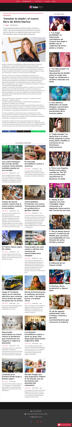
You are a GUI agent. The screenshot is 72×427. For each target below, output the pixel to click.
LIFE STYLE (7, 15)
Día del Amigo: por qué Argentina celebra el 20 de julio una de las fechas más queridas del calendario (35, 379)
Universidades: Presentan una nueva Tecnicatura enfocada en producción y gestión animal (35, 206)
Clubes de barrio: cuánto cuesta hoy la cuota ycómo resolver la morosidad (12, 205)
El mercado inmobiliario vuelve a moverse (34, 164)
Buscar (54, 1)
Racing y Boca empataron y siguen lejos (58, 288)
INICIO (18, 1)
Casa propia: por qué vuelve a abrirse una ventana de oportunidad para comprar (34, 251)
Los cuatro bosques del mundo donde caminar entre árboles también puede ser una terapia (12, 166)
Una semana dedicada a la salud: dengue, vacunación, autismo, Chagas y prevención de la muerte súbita (59, 108)
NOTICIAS (38, 1)
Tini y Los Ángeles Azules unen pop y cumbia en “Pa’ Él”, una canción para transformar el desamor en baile (58, 173)
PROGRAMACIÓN (26, 1)
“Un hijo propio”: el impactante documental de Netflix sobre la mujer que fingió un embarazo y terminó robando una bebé (59, 75)
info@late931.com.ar (36, 417)
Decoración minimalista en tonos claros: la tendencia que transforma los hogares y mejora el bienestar (12, 337)
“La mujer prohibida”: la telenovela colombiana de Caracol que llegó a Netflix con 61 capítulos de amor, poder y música (58, 40)
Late (7, 25)
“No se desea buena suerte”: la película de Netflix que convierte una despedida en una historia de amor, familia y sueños (59, 236)
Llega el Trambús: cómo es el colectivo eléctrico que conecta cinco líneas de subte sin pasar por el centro (12, 296)
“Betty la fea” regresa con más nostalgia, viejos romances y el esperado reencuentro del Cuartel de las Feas (59, 205)
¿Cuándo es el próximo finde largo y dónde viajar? (12, 376)
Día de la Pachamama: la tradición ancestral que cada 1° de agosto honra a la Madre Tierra (35, 296)
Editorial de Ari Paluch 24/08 (57, 264)
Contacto (47, 1)
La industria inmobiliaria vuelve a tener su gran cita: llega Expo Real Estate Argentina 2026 (35, 336)
